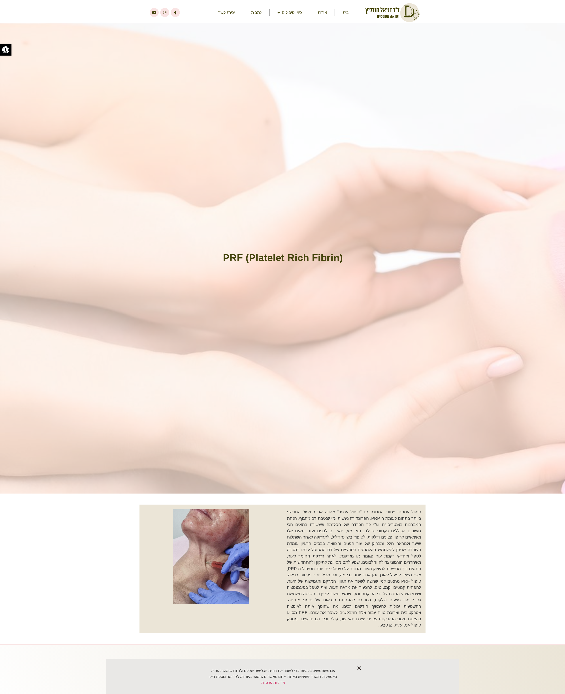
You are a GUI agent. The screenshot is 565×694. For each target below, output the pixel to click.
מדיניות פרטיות (273, 682)
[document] (282, 347)
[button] (359, 668)
